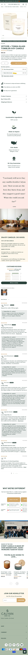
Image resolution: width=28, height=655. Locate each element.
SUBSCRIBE (21, 600)
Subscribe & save (10, 73)
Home (2, 6)
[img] (4, 303)
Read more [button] (19, 333)
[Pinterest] (14, 645)
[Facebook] (6, 645)
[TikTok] (18, 645)
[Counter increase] (7, 63)
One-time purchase (8, 69)
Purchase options (5, 66)
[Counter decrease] (2, 63)
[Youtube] (22, 645)
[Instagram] (10, 645)
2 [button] (13, 473)
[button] (2, 4)
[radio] (2, 69)
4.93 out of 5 (17, 269)
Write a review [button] (14, 282)
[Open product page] (7, 565)
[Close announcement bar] (27, 1)
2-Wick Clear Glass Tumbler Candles (12, 6)
